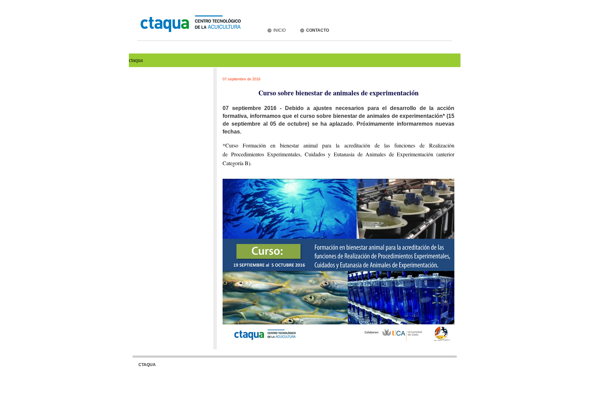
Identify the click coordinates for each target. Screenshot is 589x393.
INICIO (279, 30)
